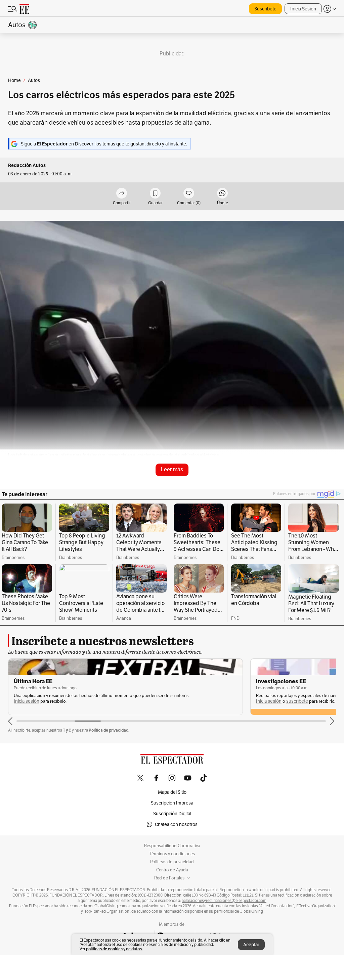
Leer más (172, 469)
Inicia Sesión (303, 9)
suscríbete (297, 701)
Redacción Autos (27, 165)
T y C (67, 730)
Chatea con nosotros (176, 824)
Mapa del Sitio (172, 792)
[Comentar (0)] (188, 194)
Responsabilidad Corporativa (172, 845)
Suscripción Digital (172, 814)
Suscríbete (265, 9)
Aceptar (251, 945)
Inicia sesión (26, 701)
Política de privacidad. (109, 730)
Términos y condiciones (172, 854)
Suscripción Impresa (172, 803)
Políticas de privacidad (172, 862)
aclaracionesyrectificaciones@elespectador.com (224, 900)
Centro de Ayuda (172, 870)
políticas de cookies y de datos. (114, 948)
